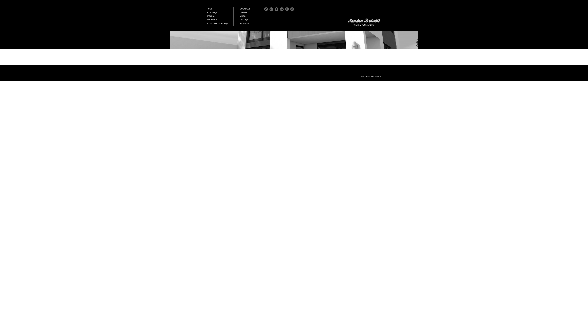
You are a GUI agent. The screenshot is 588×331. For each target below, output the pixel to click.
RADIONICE (212, 19)
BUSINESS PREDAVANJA (217, 23)
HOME (209, 9)
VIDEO (243, 16)
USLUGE (243, 12)
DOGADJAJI (245, 9)
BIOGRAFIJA (212, 12)
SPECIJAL (211, 16)
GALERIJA (244, 19)
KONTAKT (244, 23)
